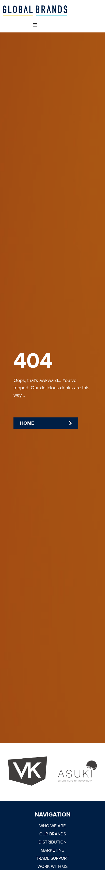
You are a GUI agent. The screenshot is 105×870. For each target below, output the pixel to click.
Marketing (52, 850)
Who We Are (52, 826)
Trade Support (52, 858)
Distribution (52, 842)
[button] (35, 25)
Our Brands (52, 834)
